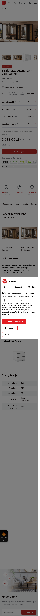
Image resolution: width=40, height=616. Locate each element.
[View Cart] (30, 3)
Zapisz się (28, 612)
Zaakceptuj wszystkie (14, 321)
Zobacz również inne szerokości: (16, 204)
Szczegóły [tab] (19, 287)
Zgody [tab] (6, 287)
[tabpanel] (6, 57)
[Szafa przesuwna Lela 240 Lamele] (19, 31)
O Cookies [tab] (32, 287)
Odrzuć (8, 334)
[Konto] (25, 3)
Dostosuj (9, 328)
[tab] (16, 204)
